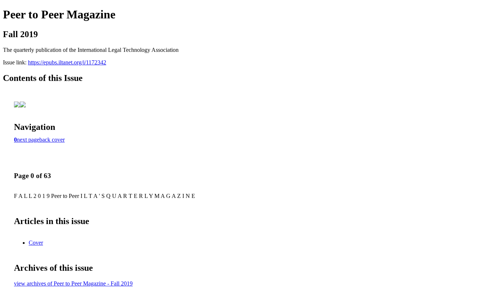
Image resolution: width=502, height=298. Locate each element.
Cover (36, 243)
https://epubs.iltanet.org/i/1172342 (67, 62)
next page (28, 139)
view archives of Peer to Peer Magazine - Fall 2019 (73, 283)
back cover (52, 139)
